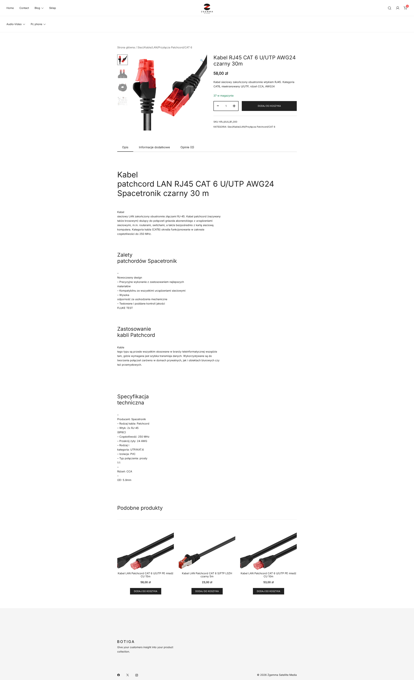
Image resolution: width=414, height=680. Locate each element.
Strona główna (126, 47)
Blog (37, 8)
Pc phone (36, 24)
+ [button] (234, 105)
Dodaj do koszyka (269, 105)
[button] (201, 60)
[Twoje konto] (398, 8)
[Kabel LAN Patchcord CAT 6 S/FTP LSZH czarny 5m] (207, 549)
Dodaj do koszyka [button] (145, 591)
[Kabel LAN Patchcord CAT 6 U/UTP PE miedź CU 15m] (145, 549)
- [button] (218, 105)
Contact (24, 8)
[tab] (125, 147)
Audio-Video (14, 24)
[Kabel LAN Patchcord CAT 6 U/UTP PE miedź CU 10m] (268, 549)
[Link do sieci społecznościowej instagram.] (136, 674)
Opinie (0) (187, 147)
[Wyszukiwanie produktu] (390, 8)
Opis (125, 147)
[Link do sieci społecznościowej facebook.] (118, 674)
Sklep (52, 8)
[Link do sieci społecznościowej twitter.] (127, 674)
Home (10, 8)
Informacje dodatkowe (154, 147)
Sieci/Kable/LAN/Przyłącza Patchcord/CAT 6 (164, 47)
